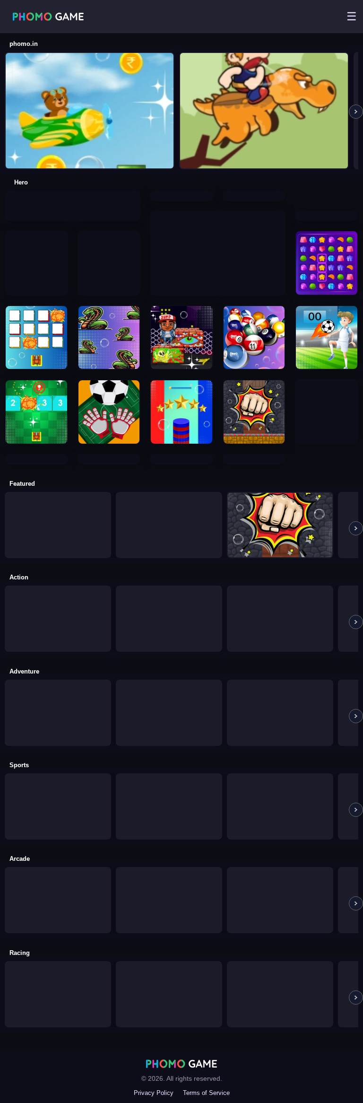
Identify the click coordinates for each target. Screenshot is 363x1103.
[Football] (169, 778)
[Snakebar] (72, 196)
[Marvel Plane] (58, 685)
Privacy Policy (153, 1092)
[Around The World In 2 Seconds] (58, 880)
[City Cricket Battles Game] (36, 244)
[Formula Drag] (58, 966)
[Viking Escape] (58, 497)
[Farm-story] (169, 685)
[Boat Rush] (169, 966)
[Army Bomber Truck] (169, 591)
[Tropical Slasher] (326, 393)
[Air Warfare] (109, 235)
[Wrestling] (58, 591)
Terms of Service (206, 1092)
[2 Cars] (280, 966)
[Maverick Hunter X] (280, 591)
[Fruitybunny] (218, 215)
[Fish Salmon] (280, 685)
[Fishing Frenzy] (169, 497)
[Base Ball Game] (58, 778)
